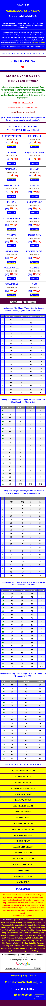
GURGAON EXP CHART (23, 823)
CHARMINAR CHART (23, 776)
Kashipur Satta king (14, 932)
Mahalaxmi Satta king (31, 932)
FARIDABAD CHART (23, 835)
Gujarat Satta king (12, 930)
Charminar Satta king (9, 925)
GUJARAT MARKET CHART (23, 770)
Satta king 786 (20, 940)
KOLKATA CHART (23, 800)
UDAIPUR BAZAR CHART (23, 858)
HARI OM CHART (23, 811)
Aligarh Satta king (8, 922)
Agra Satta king (18, 919)
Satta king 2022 (38, 937)
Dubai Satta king (7, 927)
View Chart (11, 147)
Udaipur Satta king (18, 950)
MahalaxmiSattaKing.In (23, 981)
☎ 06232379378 (23, 995)
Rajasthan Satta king (15, 935)
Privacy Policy (21, 975)
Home (12, 975)
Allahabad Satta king (24, 922)
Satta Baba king (30, 935)
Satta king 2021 (25, 937)
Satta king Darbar (21, 943)
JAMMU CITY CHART (23, 847)
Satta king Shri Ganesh (16, 948)
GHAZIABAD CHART (23, 852)
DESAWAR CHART (23, 782)
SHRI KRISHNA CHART (23, 805)
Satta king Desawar (36, 943)
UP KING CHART (23, 841)
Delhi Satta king (38, 925)
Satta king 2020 (12, 937)
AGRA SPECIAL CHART (23, 864)
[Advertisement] (23, 1002)
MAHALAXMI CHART (23, 794)
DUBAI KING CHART (23, 876)
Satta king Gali (30, 945)
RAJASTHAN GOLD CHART (23, 788)
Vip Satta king (32, 950)
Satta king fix (19, 945)
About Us (32, 975)
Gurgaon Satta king (27, 930)
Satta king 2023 (8, 940)
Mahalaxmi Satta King (38, 43)
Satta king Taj (31, 948)
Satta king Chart (32, 940)
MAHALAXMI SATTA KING (23, 11)
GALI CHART (23, 882)
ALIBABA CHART (23, 870)
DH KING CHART (23, 817)
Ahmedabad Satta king (34, 919)
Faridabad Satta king (23, 927)
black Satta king (39, 922)
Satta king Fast (7, 945)
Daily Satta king (25, 925)
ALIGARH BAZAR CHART (23, 829)
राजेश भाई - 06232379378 (23, 102)
